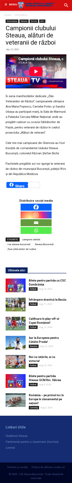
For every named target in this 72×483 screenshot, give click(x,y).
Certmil (10, 448)
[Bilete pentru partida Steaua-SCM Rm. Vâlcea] (16, 381)
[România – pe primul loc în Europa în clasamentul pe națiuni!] (16, 400)
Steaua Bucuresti (44, 244)
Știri (42, 21)
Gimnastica (21, 15)
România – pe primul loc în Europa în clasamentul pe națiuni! (46, 399)
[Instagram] (36, 214)
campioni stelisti (31, 239)
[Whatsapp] (36, 230)
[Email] (36, 222)
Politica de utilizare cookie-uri (48, 467)
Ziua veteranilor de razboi (21, 248)
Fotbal (33, 288)
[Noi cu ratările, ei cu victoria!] (16, 362)
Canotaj (34, 407)
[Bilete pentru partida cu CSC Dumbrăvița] (16, 285)
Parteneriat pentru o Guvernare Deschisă (32, 442)
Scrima (34, 21)
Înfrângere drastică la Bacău (47, 299)
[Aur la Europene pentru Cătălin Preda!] (16, 343)
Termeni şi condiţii (17, 467)
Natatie (24, 21)
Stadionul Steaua (16, 436)
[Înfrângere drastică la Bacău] (16, 304)
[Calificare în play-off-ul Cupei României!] (16, 323)
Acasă (7, 15)
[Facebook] (36, 207)
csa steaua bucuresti (18, 244)
